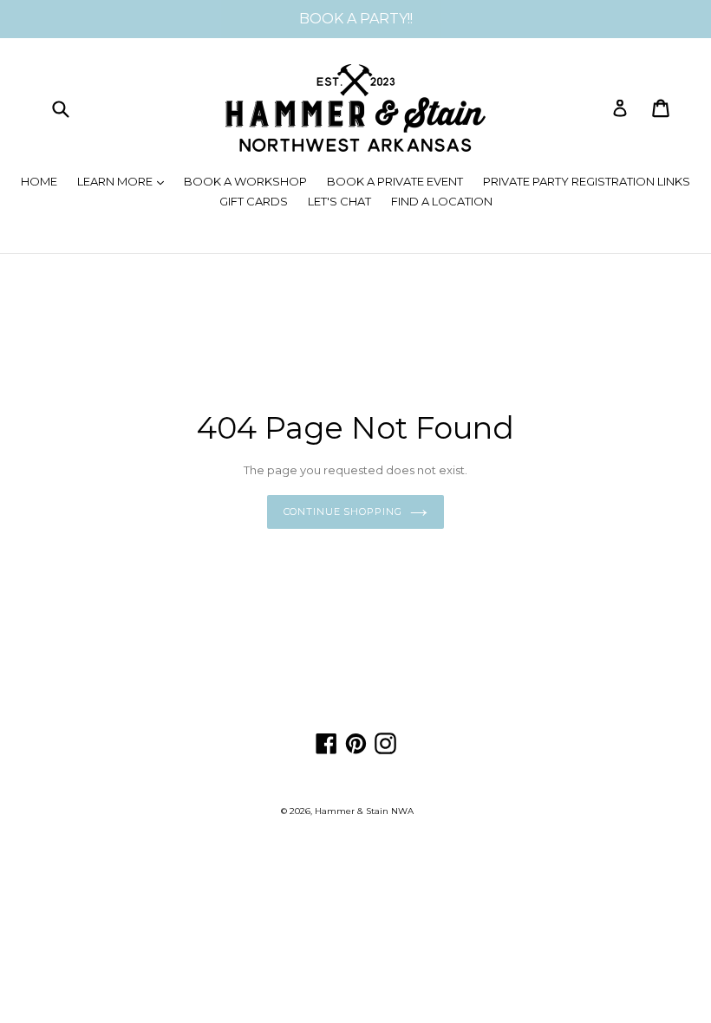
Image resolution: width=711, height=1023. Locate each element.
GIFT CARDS (253, 201)
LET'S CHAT (339, 201)
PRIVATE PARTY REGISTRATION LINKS (586, 181)
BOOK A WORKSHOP (245, 181)
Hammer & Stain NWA (364, 811)
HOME (39, 181)
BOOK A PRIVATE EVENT (395, 181)
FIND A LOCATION (441, 201)
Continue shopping (343, 511)
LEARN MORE (125, 180)
